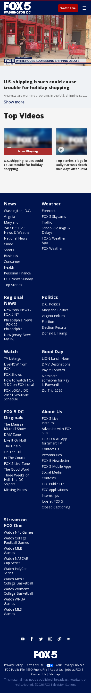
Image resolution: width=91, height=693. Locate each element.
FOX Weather (52, 248)
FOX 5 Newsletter (55, 460)
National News (15, 238)
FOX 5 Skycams (54, 216)
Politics (50, 297)
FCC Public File (53, 484)
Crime (8, 244)
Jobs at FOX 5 (52, 501)
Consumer (12, 261)
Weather (51, 204)
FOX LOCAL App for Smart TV (54, 440)
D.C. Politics (51, 304)
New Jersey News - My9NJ (19, 336)
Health (9, 267)
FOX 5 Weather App (54, 240)
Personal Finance (17, 273)
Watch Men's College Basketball (18, 580)
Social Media (52, 472)
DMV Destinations (56, 364)
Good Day (52, 351)
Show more (14, 102)
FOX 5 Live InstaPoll (50, 420)
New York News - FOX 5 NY (17, 312)
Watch (11, 351)
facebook (32, 639)
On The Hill (12, 452)
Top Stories (13, 284)
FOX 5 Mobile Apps (57, 466)
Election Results (54, 327)
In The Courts (14, 457)
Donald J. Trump (54, 333)
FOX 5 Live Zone (17, 463)
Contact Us (50, 449)
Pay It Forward (53, 370)
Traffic (47, 222)
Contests (49, 478)
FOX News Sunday (18, 279)
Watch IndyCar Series (15, 570)
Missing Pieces (15, 489)
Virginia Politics (53, 315)
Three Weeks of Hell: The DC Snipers (16, 479)
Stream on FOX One (15, 522)
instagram (50, 639)
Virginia (9, 216)
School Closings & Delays (56, 230)
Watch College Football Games (16, 540)
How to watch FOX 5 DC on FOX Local (19, 382)
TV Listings (12, 358)
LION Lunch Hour (55, 358)
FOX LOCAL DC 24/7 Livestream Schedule (16, 394)
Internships (50, 495)
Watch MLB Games (13, 550)
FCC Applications (55, 489)
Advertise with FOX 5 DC (56, 430)
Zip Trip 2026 (52, 390)
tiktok (59, 639)
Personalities (52, 454)
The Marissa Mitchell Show (15, 426)
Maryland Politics (55, 310)
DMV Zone (12, 434)
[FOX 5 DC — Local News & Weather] (18, 8)
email (69, 639)
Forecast (49, 210)
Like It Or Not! (15, 440)
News (10, 204)
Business (11, 255)
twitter (41, 639)
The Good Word (16, 469)
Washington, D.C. (17, 210)
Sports (9, 250)
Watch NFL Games (18, 532)
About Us (52, 411)
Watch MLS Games (13, 611)
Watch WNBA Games (14, 601)
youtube (22, 639)
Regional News (13, 300)
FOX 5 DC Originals (14, 414)
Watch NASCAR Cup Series (16, 560)
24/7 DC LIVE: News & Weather (17, 230)
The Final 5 (12, 446)
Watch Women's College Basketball (18, 591)
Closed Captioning (56, 507)
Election (48, 321)
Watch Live (68, 8)
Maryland (11, 222)
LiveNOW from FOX (15, 366)
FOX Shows (13, 374)
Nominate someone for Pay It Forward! (55, 380)
